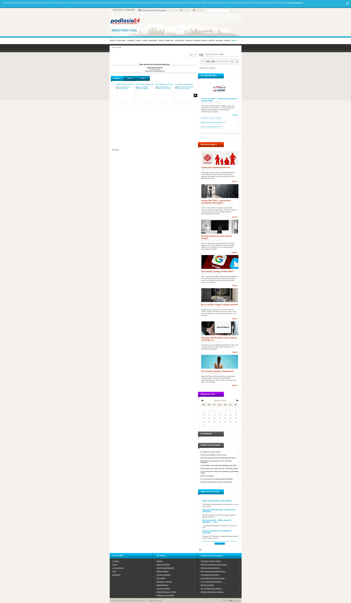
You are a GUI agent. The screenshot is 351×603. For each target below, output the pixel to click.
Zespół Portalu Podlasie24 (165, 568)
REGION (204, 40)
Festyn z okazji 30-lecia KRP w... (211, 127)
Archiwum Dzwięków (163, 575)
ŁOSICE (138, 40)
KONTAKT (227, 40)
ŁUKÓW (145, 40)
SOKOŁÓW (189, 40)
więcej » (235, 115)
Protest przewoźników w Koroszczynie (213, 455)
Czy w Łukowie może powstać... (211, 588)
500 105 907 (131, 10)
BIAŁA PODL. (121, 40)
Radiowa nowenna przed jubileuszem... (213, 122)
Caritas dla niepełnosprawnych (215, 167)
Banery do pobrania (163, 564)
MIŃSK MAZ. (170, 40)
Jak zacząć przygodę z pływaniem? (217, 371)
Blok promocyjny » (209, 144)
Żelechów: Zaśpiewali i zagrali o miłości (219, 542)
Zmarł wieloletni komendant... (210, 575)
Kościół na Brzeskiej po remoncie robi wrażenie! (216, 482)
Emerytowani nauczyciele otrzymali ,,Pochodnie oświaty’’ (219, 468)
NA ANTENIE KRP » (209, 76)
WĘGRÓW (197, 40)
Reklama (159, 561)
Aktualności (116, 575)
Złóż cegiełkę (161, 578)
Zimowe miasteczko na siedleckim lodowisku (217, 532)
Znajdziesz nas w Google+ (165, 595)
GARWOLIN (131, 40)
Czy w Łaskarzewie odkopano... (211, 581)
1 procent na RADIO (163, 588)
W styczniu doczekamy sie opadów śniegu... (188, 84)
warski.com (236, 600)
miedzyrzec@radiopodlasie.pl (155, 71)
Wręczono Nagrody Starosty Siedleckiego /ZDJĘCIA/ (218, 458)
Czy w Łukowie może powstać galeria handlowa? (216, 479)
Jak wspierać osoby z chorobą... (211, 118)
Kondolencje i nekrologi (164, 581)
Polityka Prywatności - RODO (166, 592)
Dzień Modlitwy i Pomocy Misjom (146, 84)
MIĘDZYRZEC (153, 40)
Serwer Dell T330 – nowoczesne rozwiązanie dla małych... (216, 201)
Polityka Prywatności (155, 600)
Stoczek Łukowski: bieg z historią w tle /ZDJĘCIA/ (219, 510)
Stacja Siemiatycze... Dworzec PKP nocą (167, 84)
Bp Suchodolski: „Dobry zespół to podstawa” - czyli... (216, 521)
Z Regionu (115, 561)
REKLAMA (219, 40)
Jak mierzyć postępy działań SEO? (217, 271)
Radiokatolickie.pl (162, 585)
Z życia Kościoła (117, 568)
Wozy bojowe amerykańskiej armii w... (213, 571)
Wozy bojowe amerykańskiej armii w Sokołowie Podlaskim (216, 461)
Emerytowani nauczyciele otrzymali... (213, 578)
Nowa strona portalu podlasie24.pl (216, 501)
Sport (114, 571)
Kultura (114, 564)
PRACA (234, 40)
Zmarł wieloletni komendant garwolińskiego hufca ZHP (218, 465)
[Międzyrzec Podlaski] (125, 30)
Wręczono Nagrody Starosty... (211, 568)
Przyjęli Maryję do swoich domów (126, 84)
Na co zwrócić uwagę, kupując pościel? (219, 304)
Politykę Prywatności (295, 3)
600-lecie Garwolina (207, 476)
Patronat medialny (163, 571)
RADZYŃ (162, 40)
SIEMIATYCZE (179, 40)
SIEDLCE (113, 40)
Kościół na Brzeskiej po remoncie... (212, 592)
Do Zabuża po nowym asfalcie (210, 452)
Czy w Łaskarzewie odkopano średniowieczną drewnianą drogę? (219, 472)
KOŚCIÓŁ (212, 40)
